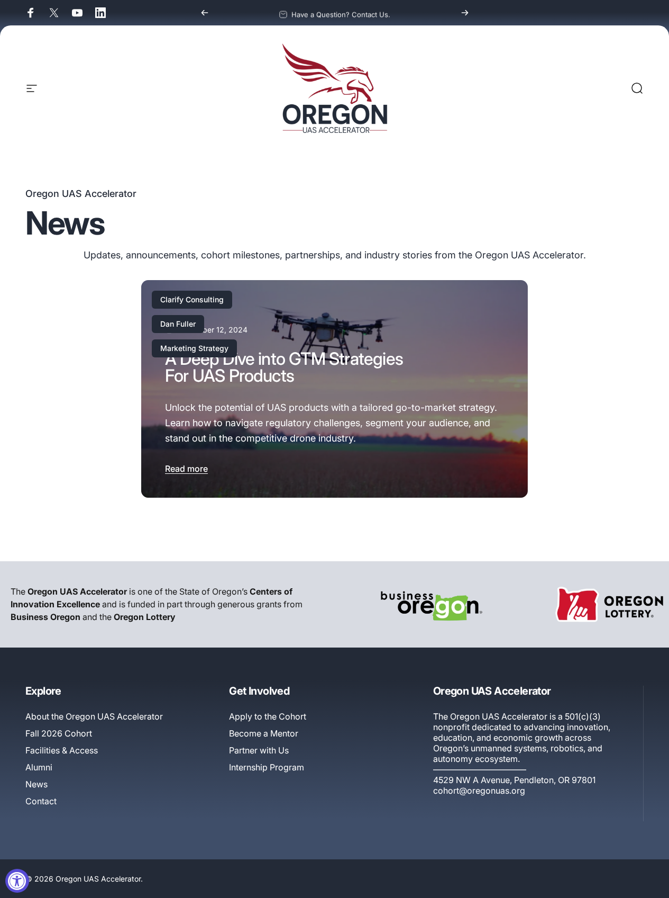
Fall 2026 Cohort (58, 733)
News (36, 784)
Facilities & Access (61, 750)
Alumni (38, 767)
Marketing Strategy (194, 348)
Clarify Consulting (192, 299)
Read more (186, 468)
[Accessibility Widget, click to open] (17, 881)
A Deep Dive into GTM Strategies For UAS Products (284, 367)
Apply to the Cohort (267, 716)
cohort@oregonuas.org (479, 790)
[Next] (464, 12)
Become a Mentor (263, 733)
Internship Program (266, 767)
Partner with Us (259, 750)
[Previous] (204, 12)
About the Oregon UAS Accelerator (94, 716)
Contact (41, 801)
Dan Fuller (178, 323)
